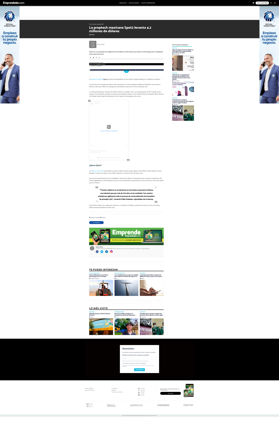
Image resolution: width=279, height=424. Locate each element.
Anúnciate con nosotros (117, 392)
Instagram (142, 390)
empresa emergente (97, 171)
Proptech (103, 217)
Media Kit (114, 390)
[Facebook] (90, 57)
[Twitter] (93, 57)
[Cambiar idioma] (253, 3)
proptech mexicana (97, 79)
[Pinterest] (96, 57)
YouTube (142, 395)
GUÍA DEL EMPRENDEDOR (148, 3)
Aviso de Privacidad (89, 390)
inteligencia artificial (95, 217)
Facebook (142, 388)
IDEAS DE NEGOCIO (134, 3)
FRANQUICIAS (122, 3)
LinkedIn (142, 393)
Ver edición (170, 393)
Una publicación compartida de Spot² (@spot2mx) (108, 157)
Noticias (91, 34)
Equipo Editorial (100, 44)
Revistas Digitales (89, 388)
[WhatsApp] (99, 57)
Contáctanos (115, 388)
